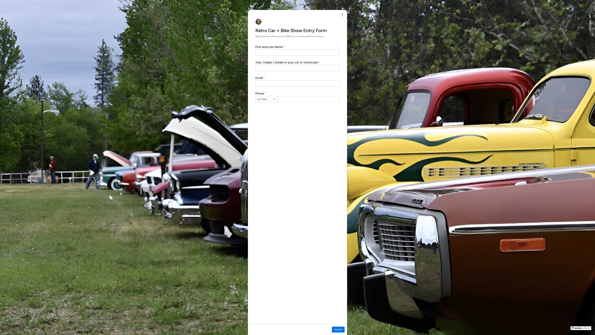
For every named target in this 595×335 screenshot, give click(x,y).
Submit (338, 329)
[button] (581, 329)
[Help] (342, 14)
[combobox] (263, 99)
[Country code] (274, 99)
